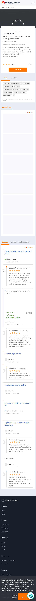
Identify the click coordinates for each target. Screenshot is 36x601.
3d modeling (6, 83)
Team (3, 514)
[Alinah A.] (6, 359)
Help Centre (5, 531)
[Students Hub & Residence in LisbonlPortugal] (18, 143)
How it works (5, 525)
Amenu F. (14, 259)
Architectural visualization (9, 89)
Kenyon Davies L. (19, 411)
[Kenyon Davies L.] (9, 411)
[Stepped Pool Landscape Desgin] (18, 184)
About (3, 511)
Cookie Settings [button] (14, 597)
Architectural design (8, 86)
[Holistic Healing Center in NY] (18, 123)
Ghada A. (11, 390)
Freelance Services (7, 575)
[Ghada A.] (6, 390)
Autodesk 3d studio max (23, 89)
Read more (13, 56)
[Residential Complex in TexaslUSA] (18, 163)
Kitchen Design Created (13, 354)
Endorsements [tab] (24, 242)
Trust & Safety (5, 528)
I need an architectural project (15, 385)
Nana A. (11, 430)
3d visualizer (17, 86)
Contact (18, 70)
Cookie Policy (28, 591)
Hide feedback (28, 247)
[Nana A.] (6, 430)
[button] (32, 3)
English (12, 44)
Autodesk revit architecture (19, 92)
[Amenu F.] (7, 259)
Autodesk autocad (7, 92)
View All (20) (29, 112)
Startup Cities (5, 564)
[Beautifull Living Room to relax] (18, 224)
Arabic (4, 44)
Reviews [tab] (5, 242)
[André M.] (6, 464)
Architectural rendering (16, 83)
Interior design (26, 83)
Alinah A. (11, 359)
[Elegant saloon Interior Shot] (18, 204)
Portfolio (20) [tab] (6, 107)
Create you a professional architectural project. (13, 315)
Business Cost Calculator (8, 560)
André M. (11, 464)
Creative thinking (7, 95)
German (8, 44)
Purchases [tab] (13, 242)
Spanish (18, 44)
